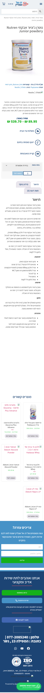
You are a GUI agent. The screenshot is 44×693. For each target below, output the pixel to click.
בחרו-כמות (36, 165)
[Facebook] (28, 648)
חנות (33, 17)
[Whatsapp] (16, 648)
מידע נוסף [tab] (23, 184)
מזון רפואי (8, 84)
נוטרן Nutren (26, 17)
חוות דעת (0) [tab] (33, 190)
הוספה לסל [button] (11, 478)
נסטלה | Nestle (20, 87)
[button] (41, 4)
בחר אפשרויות (33, 436)
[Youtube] (22, 648)
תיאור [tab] (36, 184)
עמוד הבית (39, 17)
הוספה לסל (17, 173)
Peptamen (35, 87)
